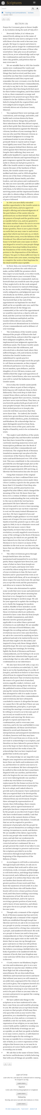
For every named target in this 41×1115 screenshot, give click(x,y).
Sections (31, 13)
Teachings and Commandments (15, 13)
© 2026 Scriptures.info (13, 1109)
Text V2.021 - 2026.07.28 (29, 1109)
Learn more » (21, 1083)
